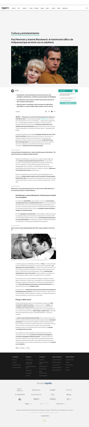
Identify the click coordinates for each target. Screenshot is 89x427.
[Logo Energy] (69, 394)
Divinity (67, 370)
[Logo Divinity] (69, 390)
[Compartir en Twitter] (49, 111)
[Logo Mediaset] (44, 384)
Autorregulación (43, 366)
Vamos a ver (29, 370)
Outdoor (28, 375)
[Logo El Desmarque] (20, 394)
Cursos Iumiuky (56, 364)
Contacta (41, 359)
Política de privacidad (35, 410)
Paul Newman (44, 119)
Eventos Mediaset (56, 367)
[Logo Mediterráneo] (60, 403)
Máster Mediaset (43, 375)
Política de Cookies (54, 410)
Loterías (14, 362)
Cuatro (67, 367)
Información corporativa (25, 410)
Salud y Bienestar (56, 370)
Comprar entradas (57, 359)
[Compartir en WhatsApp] (46, 111)
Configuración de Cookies (45, 410)
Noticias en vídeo (16, 367)
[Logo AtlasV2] (28, 403)
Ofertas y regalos (56, 362)
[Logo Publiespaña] (44, 403)
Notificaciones (43, 369)
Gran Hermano (29, 359)
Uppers (67, 362)
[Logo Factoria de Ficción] (36, 394)
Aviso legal (18, 410)
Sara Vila (16, 90)
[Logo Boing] (52, 394)
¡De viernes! (28, 373)
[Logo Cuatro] (52, 390)
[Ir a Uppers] (5, 8)
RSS (67, 410)
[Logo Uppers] (36, 399)
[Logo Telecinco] (36, 390)
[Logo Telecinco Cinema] (53, 399)
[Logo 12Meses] (69, 399)
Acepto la (66, 100)
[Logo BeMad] (20, 399)
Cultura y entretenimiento (25, 33)
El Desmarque (69, 364)
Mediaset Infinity (70, 359)
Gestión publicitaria (62, 410)
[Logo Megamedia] (45, 415)
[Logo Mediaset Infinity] (20, 390)
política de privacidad (67, 100)
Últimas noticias (16, 364)
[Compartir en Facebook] (55, 111)
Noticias (14, 359)
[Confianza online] (44, 422)
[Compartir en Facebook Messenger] (52, 111)
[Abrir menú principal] (86, 8)
